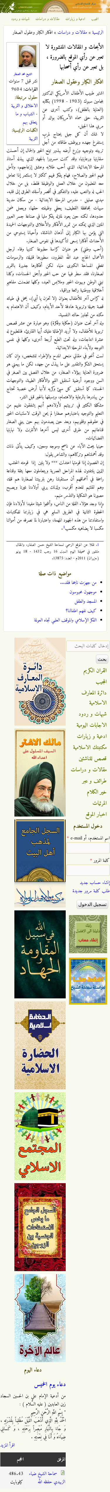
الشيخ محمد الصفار (23, 74)
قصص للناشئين (93, 759)
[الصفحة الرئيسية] (55, 12)
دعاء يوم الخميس (50, 1384)
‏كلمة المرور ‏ (100, 860)
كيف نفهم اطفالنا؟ (81, 611)
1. (97, 544)
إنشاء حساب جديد (95, 883)
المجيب (95, 19)
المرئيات (99, 803)
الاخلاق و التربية (24, 106)
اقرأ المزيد (7, 1445)
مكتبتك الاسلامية (90, 748)
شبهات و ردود (20, 19)
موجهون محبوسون (83, 592)
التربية (33, 139)
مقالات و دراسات (47, 19)
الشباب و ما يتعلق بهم (27, 118)
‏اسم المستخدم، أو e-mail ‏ (88, 838)
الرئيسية (97, 32)
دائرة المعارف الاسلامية (94, 698)
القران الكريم (95, 671)
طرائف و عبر (94, 781)
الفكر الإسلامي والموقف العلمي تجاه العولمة (65, 620)
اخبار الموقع (96, 814)
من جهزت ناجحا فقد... (78, 583)
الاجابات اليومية (92, 725)
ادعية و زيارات (75, 19)
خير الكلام (97, 792)
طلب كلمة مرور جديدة (91, 891)
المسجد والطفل (86, 601)
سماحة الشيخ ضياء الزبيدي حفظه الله (47, 1478)
